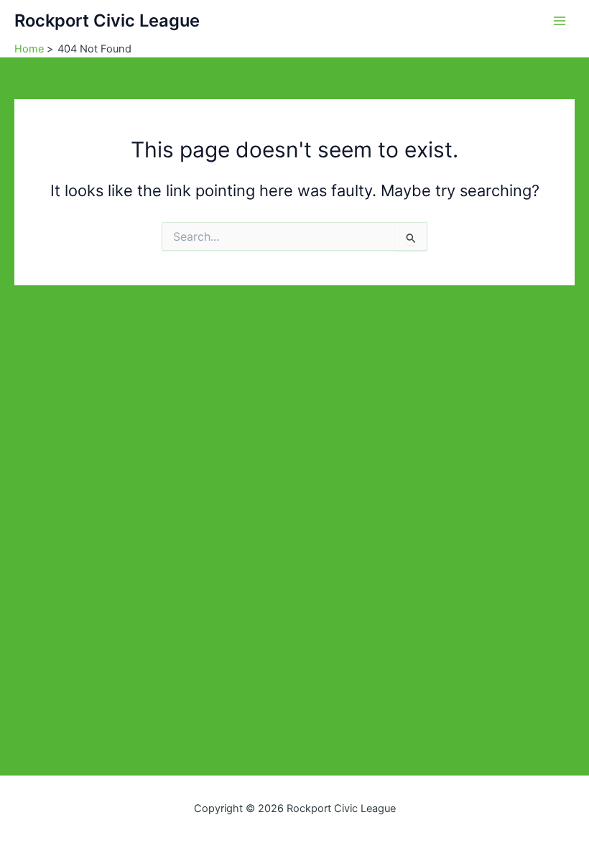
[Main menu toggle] (559, 21)
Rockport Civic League (107, 20)
